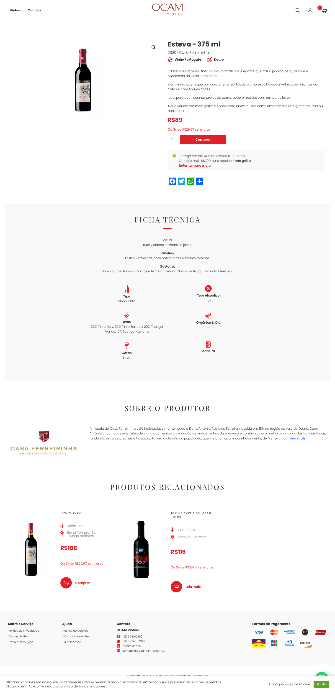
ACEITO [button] (321, 684)
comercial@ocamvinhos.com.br (143, 651)
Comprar (203, 139)
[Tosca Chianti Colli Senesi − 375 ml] (141, 549)
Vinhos (15, 10)
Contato (34, 10)
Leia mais (298, 438)
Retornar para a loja (195, 165)
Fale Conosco (72, 642)
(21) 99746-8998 (133, 641)
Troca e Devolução (21, 642)
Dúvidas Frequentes (76, 636)
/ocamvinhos (131, 646)
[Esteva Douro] (31, 549)
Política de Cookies (75, 631)
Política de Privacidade (23, 631)
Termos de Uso (18, 636)
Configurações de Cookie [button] (289, 684)
